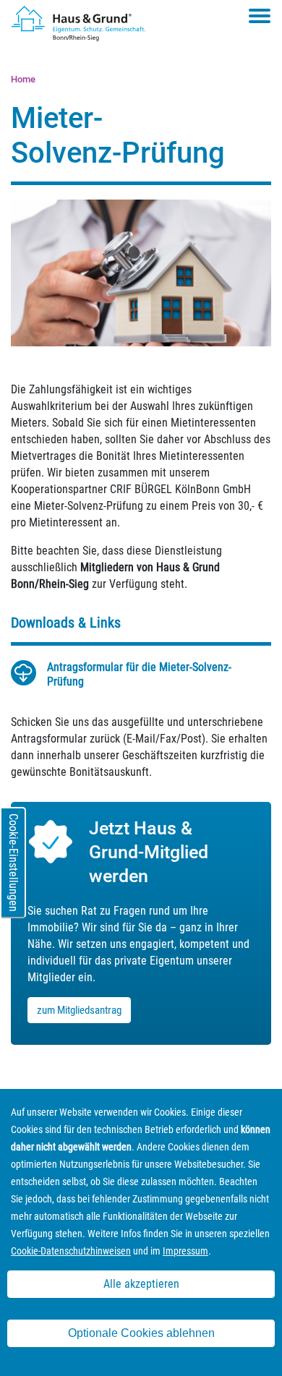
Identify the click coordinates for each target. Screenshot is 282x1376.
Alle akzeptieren (141, 1284)
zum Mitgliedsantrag (79, 1010)
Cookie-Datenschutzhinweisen (71, 1251)
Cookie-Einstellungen (13, 862)
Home (23, 79)
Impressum (185, 1251)
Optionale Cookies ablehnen (141, 1333)
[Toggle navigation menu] (259, 16)
